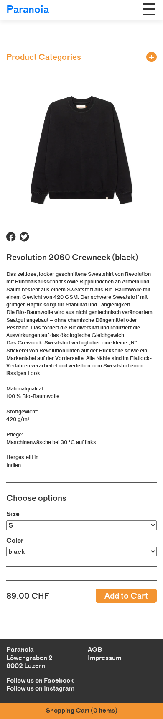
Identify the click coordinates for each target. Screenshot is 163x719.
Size (13, 514)
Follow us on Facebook (40, 680)
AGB (95, 649)
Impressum (104, 658)
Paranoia (27, 9)
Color (14, 540)
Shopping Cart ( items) (81, 710)
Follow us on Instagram (40, 688)
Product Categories (43, 57)
